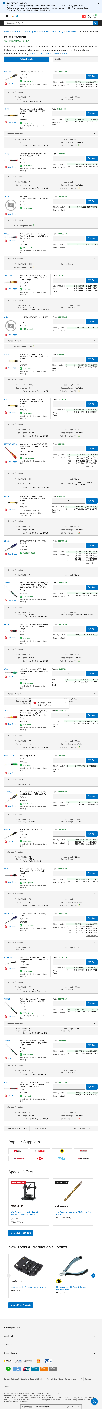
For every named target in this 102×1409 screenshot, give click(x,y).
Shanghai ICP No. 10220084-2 (16, 1397)
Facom (49, 53)
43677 (6, 399)
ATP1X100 (8, 792)
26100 (6, 234)
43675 (6, 354)
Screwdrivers (71, 31)
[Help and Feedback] (94, 1401)
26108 (6, 196)
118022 (7, 583)
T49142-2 (8, 275)
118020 (7, 999)
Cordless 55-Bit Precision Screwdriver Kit (28, 1287)
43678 (6, 496)
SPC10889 (8, 914)
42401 (6, 1082)
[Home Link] (17, 16)
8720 (6, 669)
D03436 (7, 71)
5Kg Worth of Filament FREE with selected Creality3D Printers (25, 1213)
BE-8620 (8, 957)
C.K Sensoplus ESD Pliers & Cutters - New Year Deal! (71, 1288)
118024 (7, 1040)
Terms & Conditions (55, 1379)
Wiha (32, 53)
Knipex (65, 53)
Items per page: (13, 1128)
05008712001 (9, 755)
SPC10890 (8, 541)
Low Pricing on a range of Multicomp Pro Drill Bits (73, 1213)
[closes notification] (99, 3)
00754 (6, 869)
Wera (56, 53)
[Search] (96, 23)
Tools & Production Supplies (24, 31)
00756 (6, 624)
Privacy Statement (11, 1379)
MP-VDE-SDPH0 (10, 444)
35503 (7, 711)
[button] (6, 16)
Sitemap (88, 1379)
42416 (6, 154)
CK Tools (40, 53)
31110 (6, 317)
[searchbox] (49, 23)
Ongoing (14, 1219)
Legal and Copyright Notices (32, 1379)
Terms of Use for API (73, 1379)
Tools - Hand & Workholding (51, 31)
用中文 (6, 1386)
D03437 (7, 829)
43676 (6, 109)
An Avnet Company (12, 1393)
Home (6, 31)
